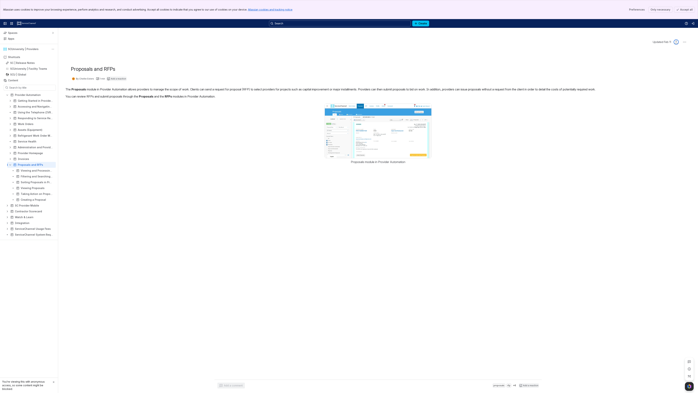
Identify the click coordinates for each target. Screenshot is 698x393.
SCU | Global (30, 75)
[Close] (53, 382)
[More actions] (53, 49)
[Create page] (689, 376)
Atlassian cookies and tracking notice (270, 9)
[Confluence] (26, 23)
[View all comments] (689, 362)
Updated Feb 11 (662, 41)
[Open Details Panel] (689, 369)
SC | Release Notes (22, 62)
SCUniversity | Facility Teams (28, 68)
